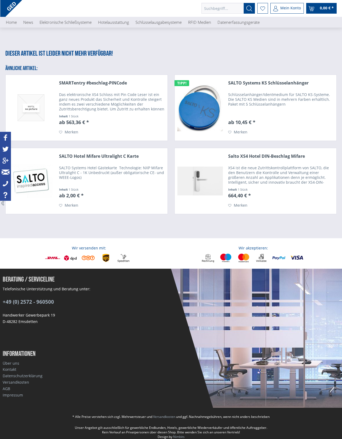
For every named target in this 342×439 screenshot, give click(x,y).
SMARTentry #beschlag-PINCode (93, 83)
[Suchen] (249, 8)
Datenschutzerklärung (22, 375)
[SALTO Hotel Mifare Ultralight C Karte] (31, 181)
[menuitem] (228, 8)
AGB (6, 388)
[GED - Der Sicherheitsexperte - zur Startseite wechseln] (13, 8)
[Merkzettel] (262, 8)
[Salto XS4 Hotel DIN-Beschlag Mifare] (200, 181)
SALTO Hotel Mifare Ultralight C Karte (99, 156)
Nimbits (179, 436)
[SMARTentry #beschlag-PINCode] (31, 107)
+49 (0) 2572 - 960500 (28, 301)
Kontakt (9, 369)
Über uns (11, 363)
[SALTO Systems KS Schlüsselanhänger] (200, 107)
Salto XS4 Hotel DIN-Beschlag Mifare (266, 156)
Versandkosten (16, 382)
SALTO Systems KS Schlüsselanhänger (268, 83)
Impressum (13, 395)
